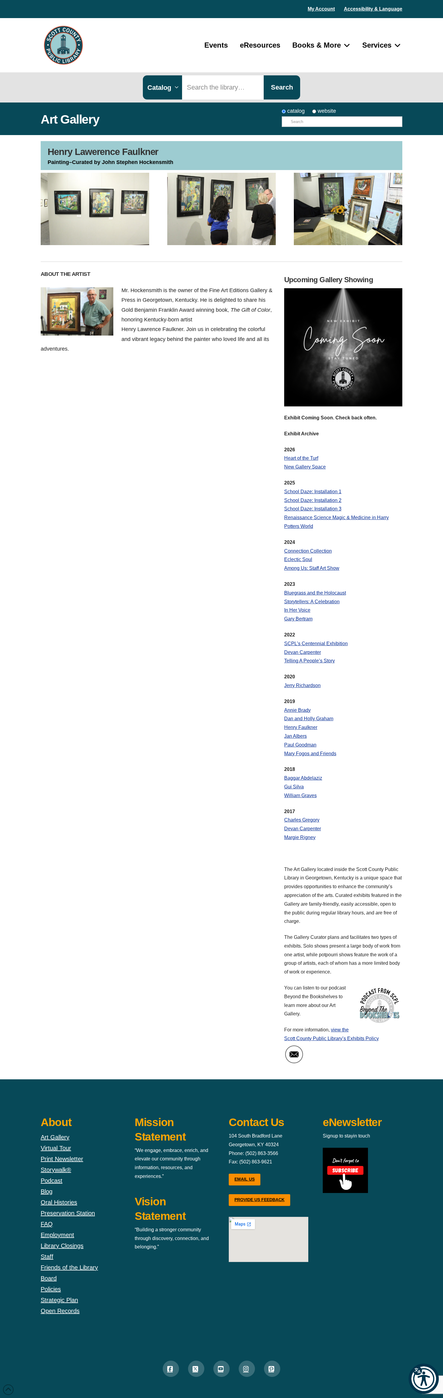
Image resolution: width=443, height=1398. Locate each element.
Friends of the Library (69, 1267)
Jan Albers (295, 736)
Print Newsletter (62, 1159)
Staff (47, 1256)
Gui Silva (294, 786)
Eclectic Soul (298, 559)
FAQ (47, 1224)
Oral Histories (59, 1202)
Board (49, 1278)
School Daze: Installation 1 (312, 491)
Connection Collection (308, 551)
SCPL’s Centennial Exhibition (316, 643)
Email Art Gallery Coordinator (342, 1054)
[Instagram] (247, 1369)
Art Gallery (55, 1137)
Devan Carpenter (302, 652)
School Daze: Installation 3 (312, 508)
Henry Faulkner (300, 727)
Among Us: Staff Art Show (311, 568)
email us (244, 1179)
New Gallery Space (305, 466)
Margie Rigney (300, 837)
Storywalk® (56, 1169)
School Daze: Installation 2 (312, 500)
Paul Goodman (300, 744)
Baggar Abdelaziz (303, 778)
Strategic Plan (59, 1300)
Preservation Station (68, 1213)
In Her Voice (297, 610)
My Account (321, 8)
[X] (196, 1369)
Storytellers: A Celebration (312, 601)
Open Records (60, 1311)
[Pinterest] (272, 1369)
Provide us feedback (259, 1199)
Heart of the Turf (301, 458)
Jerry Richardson (302, 685)
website (326, 111)
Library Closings (62, 1245)
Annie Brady (297, 710)
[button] (424, 1379)
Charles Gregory (301, 819)
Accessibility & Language (373, 8)
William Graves (300, 795)
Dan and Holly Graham (308, 718)
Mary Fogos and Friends (310, 753)
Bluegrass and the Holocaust (315, 592)
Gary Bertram (298, 618)
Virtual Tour (56, 1148)
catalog (295, 111)
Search (282, 87)
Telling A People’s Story (309, 660)
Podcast (51, 1180)
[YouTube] (221, 1369)
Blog (46, 1191)
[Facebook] (171, 1369)
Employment (57, 1235)
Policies (51, 1289)
